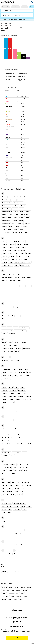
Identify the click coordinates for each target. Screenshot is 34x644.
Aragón (10, 587)
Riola (4, 470)
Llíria (21, 375)
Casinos (19, 280)
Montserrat (4, 402)
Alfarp (15, 217)
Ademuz (4, 196)
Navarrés (4, 411)
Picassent (28, 432)
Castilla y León (5, 590)
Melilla (9, 599)
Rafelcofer (12, 464)
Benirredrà (27, 256)
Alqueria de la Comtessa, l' (22, 226)
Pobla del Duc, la (19, 437)
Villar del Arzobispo (6, 536)
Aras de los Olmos (6, 232)
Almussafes (27, 223)
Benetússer (4, 247)
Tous (24, 509)
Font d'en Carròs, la (24, 327)
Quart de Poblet (16, 452)
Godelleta (16, 345)
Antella (21, 229)
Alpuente (11, 226)
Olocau (16, 420)
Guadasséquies (26, 348)
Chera (4, 292)
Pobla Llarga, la (6, 440)
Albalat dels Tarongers (7, 205)
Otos (28, 420)
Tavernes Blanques (6, 503)
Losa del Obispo (6, 378)
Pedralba (10, 432)
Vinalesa (28, 536)
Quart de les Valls (6, 452)
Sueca (12, 494)
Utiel (4, 521)
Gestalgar (24, 342)
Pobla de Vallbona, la (7, 437)
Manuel (16, 387)
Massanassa (5, 393)
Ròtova (13, 473)
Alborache (23, 205)
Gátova (17, 351)
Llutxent (15, 375)
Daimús (4, 307)
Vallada (4, 530)
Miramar (24, 393)
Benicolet (24, 247)
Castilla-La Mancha (15, 590)
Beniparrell (19, 256)
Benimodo (4, 256)
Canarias (23, 587)
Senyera (4, 488)
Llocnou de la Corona (7, 372)
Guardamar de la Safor (7, 351)
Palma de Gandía (12, 429)
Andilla (9, 229)
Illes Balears (19, 596)
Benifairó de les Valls (7, 253)
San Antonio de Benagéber (24, 482)
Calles (4, 274)
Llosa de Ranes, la (6, 375)
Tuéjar (9, 512)
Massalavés (5, 390)
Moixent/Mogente (12, 396)
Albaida (19, 199)
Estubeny (4, 318)
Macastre (4, 387)
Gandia (4, 342)
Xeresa (9, 545)
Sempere (29, 485)
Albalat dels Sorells (18, 202)
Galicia (12, 596)
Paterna (4, 432)
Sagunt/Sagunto (6, 482)
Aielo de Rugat (5, 199)
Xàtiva (21, 545)
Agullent (16, 196)
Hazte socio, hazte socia (17, 638)
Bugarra (4, 265)
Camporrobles (11, 274)
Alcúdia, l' (4, 214)
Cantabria (29, 587)
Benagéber (12, 244)
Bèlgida (22, 265)
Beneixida (26, 244)
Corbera (4, 295)
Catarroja (28, 286)
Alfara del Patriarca (6, 217)
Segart (17, 485)
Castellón (10, 571)
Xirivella (15, 545)
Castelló (19, 283)
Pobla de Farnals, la (18, 434)
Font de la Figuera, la (7, 330)
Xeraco (4, 545)
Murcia (15, 599)
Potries (24, 440)
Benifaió (16, 253)
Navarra (21, 599)
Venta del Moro (6, 533)
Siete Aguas (16, 488)
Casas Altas (5, 280)
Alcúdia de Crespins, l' (25, 211)
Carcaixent (17, 277)
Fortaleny (4, 333)
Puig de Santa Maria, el (20, 443)
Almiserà (14, 223)
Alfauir (27, 217)
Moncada (20, 396)
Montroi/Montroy (27, 399)
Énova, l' (11, 318)
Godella (9, 345)
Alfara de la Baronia (25, 214)
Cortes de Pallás (12, 295)
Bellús (23, 241)
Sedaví (11, 485)
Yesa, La (4, 553)
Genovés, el (16, 342)
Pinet (9, 434)
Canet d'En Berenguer (7, 277)
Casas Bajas (12, 280)
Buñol (16, 265)
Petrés (16, 432)
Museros (12, 402)
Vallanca (10, 530)
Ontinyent (22, 420)
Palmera (21, 429)
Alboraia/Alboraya (6, 208)
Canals (18, 274)
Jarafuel (17, 360)
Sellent (22, 485)
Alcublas (21, 208)
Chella (23, 289)
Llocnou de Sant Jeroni (20, 372)
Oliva (4, 420)
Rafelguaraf (20, 464)
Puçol (29, 443)
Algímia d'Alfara (6, 223)
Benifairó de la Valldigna (19, 250)
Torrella (4, 509)
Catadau (22, 286)
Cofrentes (27, 292)
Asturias (16, 587)
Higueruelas (5, 360)
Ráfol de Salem (5, 473)
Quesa (12, 455)
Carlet (23, 277)
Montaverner (28, 396)
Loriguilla (27, 375)
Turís (4, 512)
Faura (4, 327)
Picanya (22, 432)
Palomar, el (27, 429)
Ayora (26, 232)
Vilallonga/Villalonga (16, 533)
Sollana (22, 491)
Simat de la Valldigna (7, 491)
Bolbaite (11, 262)
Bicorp (25, 259)
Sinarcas (16, 491)
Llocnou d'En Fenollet (23, 369)
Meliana (12, 393)
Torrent (10, 509)
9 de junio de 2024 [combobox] (7, 10)
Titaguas (22, 506)
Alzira (4, 229)
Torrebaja (29, 506)
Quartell (24, 452)
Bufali (29, 262)
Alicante (4, 571)
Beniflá (22, 253)
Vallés (15, 530)
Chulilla (21, 292)
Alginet (21, 220)
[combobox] (18, 15)
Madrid (4, 599)
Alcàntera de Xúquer (7, 211)
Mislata (4, 396)
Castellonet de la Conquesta (9, 283)
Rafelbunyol (5, 464)
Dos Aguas (16, 307)
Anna (15, 229)
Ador (10, 196)
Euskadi (22, 593)
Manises (11, 387)
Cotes (19, 295)
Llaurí (14, 369)
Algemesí (15, 220)
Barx (4, 241)
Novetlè (10, 411)
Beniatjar (18, 247)
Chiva (15, 292)
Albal (25, 199)
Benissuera (19, 259)
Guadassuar (18, 348)
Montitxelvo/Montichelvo (14, 399)
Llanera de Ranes (6, 369)
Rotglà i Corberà (18, 470)
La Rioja (25, 596)
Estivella (24, 315)
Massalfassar (13, 390)
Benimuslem (12, 256)
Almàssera (4, 226)
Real (27, 464)
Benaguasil (4, 244)
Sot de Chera (5, 494)
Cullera (25, 295)
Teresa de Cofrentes (7, 506)
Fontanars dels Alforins (20, 330)
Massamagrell (21, 390)
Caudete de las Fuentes (7, 289)
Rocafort (10, 470)
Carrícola (29, 277)
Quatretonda (5, 455)
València (22, 530)
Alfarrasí (21, 217)
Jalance (11, 360)
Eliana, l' (4, 315)
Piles (4, 434)
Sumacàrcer (19, 494)
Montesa (4, 399)
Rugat (25, 470)
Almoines (20, 223)
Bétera (27, 265)
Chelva (28, 289)
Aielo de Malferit (24, 196)
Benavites (19, 244)
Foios (15, 327)
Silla (23, 488)
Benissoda (11, 259)
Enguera (18, 315)
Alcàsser (16, 211)
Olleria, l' (10, 420)
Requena (15, 467)
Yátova (10, 553)
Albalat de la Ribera (7, 202)
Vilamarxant (26, 533)
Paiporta (4, 429)
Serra (10, 488)
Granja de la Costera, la (7, 348)
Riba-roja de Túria (23, 467)
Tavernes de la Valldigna (19, 503)
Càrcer (4, 298)
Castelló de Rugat (6, 286)
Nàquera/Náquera (19, 411)
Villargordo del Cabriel (19, 536)
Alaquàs (13, 199)
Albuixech (15, 208)
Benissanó (4, 259)
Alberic (16, 205)
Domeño (10, 307)
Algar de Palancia (6, 220)
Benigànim (28, 253)
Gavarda (10, 342)
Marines (22, 387)
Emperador (11, 315)
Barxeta (9, 241)
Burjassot (10, 265)
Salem (13, 482)
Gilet (4, 345)
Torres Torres (17, 509)
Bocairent (4, 262)
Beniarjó (12, 247)
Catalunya (24, 590)
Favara (9, 327)
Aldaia (10, 214)
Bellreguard (16, 241)
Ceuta (4, 593)
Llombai (29, 372)
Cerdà (17, 289)
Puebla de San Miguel (7, 443)
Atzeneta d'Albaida (17, 232)
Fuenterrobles (12, 333)
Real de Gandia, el (6, 467)
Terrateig (16, 506)
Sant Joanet (5, 485)
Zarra (15, 553)
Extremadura (5, 596)
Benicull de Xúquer (6, 250)
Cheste (9, 292)
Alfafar (16, 214)
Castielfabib (15, 286)
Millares (18, 393)
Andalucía (4, 587)
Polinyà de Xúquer (16, 440)
